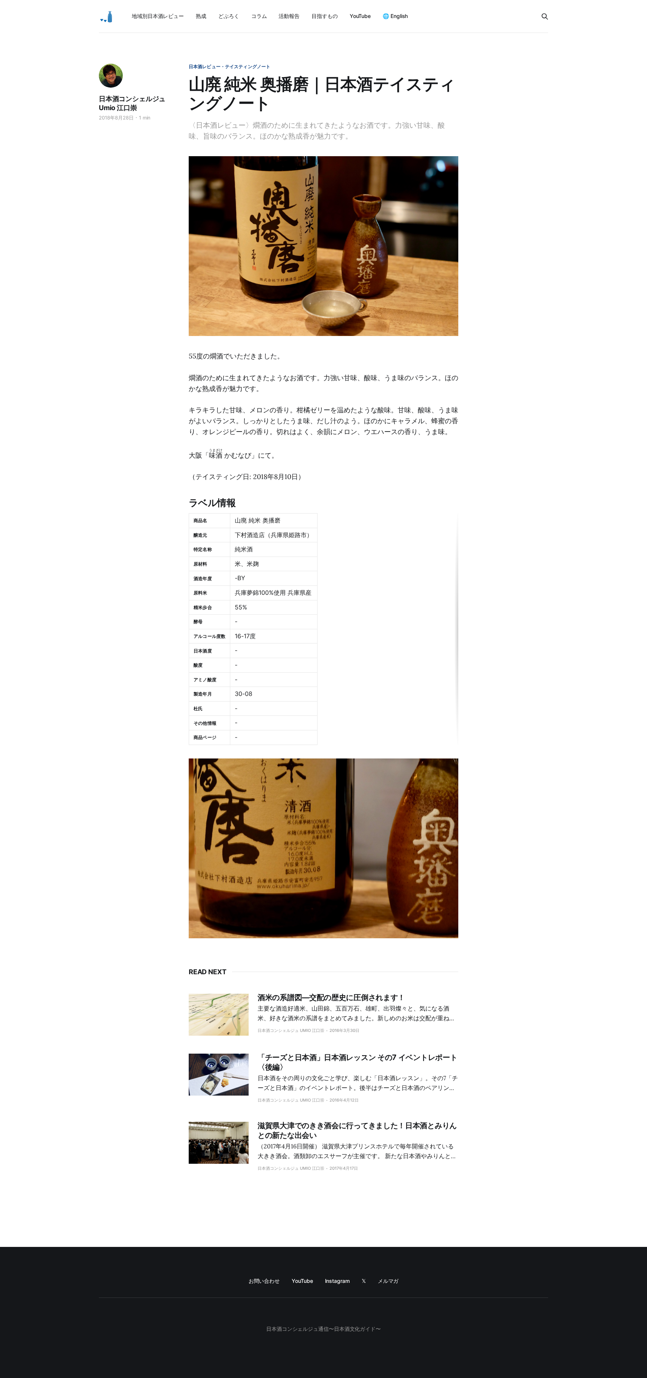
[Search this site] (544, 16)
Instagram (337, 1281)
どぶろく (228, 16)
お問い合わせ (264, 1281)
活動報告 (289, 16)
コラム (259, 16)
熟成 (201, 16)
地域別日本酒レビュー (158, 16)
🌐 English (395, 16)
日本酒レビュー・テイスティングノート (229, 66)
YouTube (360, 16)
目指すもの (325, 16)
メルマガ (388, 1281)
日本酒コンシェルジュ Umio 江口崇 (132, 103)
